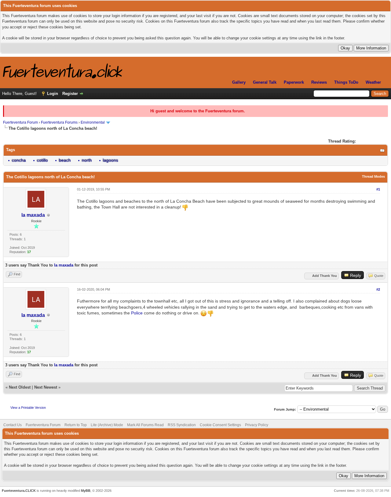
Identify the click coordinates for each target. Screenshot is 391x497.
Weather (373, 82)
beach (65, 160)
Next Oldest (20, 387)
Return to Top (75, 425)
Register (70, 93)
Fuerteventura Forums (59, 122)
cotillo (42, 160)
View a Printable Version (28, 407)
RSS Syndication (182, 425)
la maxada (33, 215)
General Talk (264, 82)
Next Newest (45, 387)
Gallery (239, 82)
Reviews (319, 82)
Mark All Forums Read (145, 425)
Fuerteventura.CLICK (19, 490)
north (87, 160)
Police (137, 312)
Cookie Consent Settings (220, 425)
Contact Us (12, 425)
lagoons (110, 160)
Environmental (93, 122)
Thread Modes (373, 176)
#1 (378, 189)
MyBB (85, 490)
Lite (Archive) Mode (107, 425)
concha (19, 160)
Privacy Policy (256, 425)
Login (52, 93)
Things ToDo (346, 82)
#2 (378, 289)
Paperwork (294, 82)
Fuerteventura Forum (20, 122)
